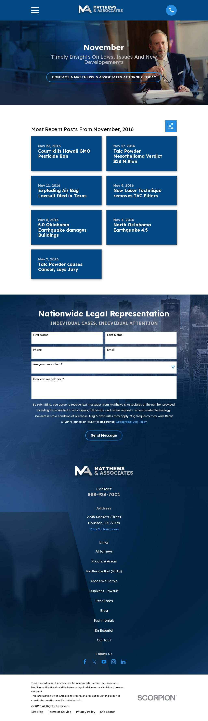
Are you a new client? (47, 364)
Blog (104, 610)
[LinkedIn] (123, 661)
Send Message (104, 435)
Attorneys (104, 551)
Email (111, 350)
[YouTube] (104, 661)
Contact (104, 640)
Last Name (114, 335)
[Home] (101, 10)
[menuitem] (37, 712)
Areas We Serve (103, 581)
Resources (104, 601)
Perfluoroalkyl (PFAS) (104, 571)
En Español (104, 630)
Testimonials (103, 620)
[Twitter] (94, 661)
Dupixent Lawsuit (104, 591)
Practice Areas (104, 561)
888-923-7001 (104, 494)
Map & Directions (104, 529)
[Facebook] (84, 661)
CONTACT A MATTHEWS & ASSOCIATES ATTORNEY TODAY (104, 77)
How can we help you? (48, 379)
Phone (37, 350)
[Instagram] (113, 661)
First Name (40, 335)
